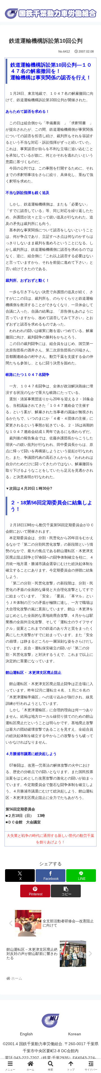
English (26, 1034)
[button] (66, 891)
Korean (74, 1034)
